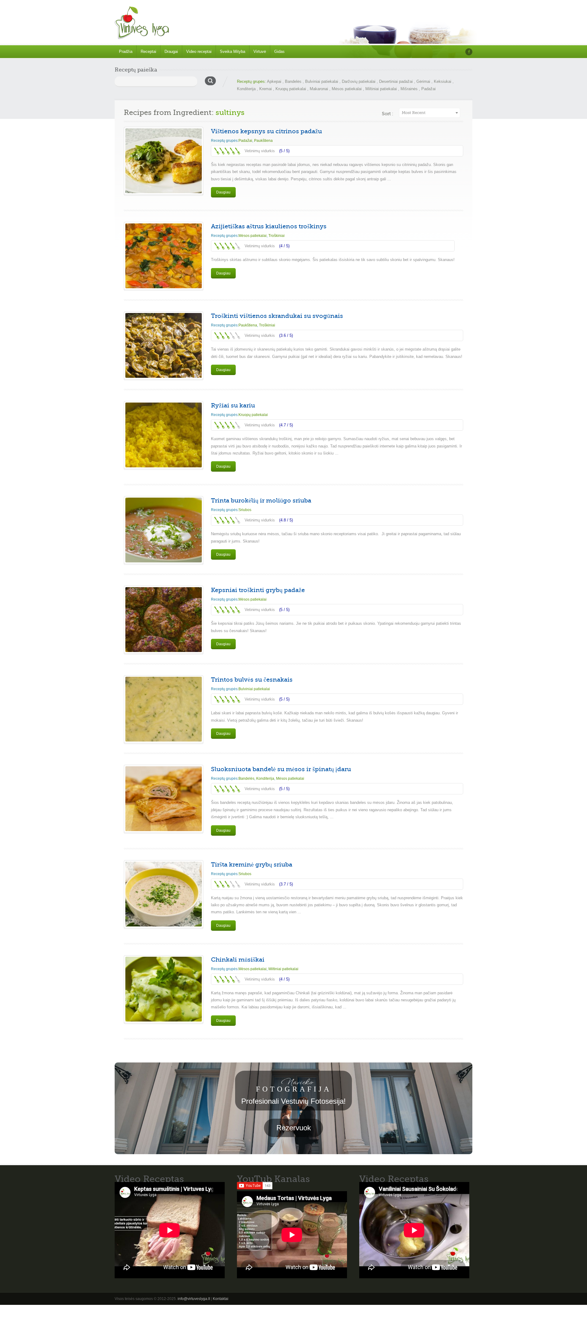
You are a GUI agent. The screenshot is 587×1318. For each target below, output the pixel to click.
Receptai (148, 51)
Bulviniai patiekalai (321, 81)
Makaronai (319, 89)
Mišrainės (409, 89)
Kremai (265, 89)
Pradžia (125, 51)
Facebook (468, 51)
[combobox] (429, 113)
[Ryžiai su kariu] (163, 435)
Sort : (387, 113)
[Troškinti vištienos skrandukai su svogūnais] (163, 345)
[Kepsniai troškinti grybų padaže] (163, 619)
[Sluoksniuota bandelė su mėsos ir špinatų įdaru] (163, 799)
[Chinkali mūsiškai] (163, 989)
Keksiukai (442, 81)
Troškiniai (276, 236)
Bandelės (293, 81)
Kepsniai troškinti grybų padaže (258, 590)
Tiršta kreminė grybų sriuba (251, 864)
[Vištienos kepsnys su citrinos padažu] (163, 161)
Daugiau (223, 192)
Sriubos (244, 510)
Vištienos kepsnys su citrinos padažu (266, 131)
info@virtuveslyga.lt (194, 1299)
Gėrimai (423, 81)
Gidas (279, 51)
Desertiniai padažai (396, 81)
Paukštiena (263, 140)
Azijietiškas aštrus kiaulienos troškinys (269, 226)
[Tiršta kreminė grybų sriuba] (163, 894)
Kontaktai (220, 1299)
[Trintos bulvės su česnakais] (163, 709)
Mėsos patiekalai (347, 89)
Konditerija (246, 89)
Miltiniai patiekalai (381, 89)
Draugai (171, 51)
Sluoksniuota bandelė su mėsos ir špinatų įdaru (281, 769)
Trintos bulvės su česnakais (252, 679)
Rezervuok (293, 1128)
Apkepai (274, 81)
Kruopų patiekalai (290, 89)
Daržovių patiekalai (358, 81)
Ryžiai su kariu (233, 405)
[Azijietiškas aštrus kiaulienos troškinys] (163, 256)
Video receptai (199, 51)
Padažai (428, 89)
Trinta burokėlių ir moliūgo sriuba (261, 500)
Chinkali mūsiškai (237, 959)
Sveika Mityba (232, 51)
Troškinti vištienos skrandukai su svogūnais (277, 315)
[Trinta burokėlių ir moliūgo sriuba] (163, 530)
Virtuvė (259, 51)
